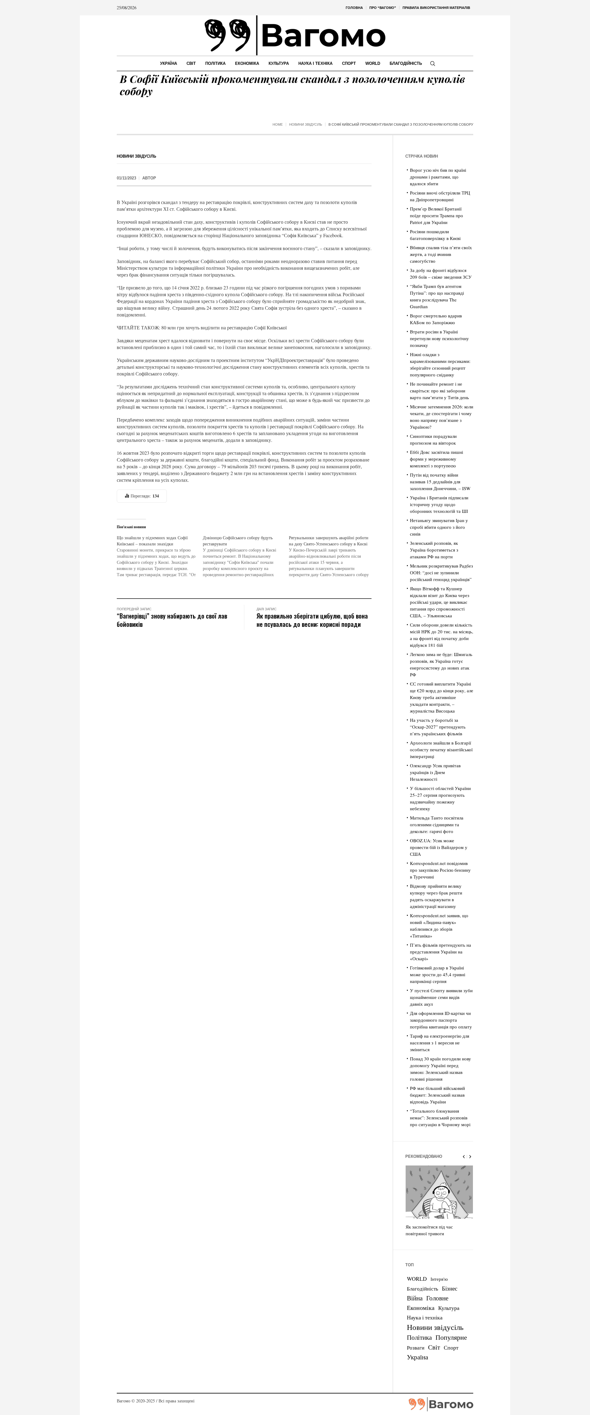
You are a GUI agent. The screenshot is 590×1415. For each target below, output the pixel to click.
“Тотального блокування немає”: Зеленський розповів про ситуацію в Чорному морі (440, 1117)
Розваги (415, 1347)
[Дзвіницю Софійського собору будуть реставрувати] (246, 556)
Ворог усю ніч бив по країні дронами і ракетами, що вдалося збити (438, 177)
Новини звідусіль (305, 124)
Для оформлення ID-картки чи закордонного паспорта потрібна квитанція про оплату (441, 1020)
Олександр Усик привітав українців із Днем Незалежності (435, 772)
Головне (437, 1298)
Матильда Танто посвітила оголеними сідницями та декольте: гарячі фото (436, 824)
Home (278, 124)
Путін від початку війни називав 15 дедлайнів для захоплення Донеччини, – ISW (440, 481)
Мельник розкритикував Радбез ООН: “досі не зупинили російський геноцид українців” (441, 572)
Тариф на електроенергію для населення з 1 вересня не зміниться (439, 1042)
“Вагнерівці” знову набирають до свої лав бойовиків (172, 620)
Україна (417, 1356)
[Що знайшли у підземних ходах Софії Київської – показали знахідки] (160, 556)
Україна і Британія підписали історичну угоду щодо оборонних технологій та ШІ (439, 504)
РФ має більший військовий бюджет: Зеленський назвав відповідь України (437, 1095)
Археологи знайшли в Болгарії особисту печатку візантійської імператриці (441, 749)
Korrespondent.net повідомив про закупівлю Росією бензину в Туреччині (440, 870)
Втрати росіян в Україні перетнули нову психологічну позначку (439, 338)
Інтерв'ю (439, 1279)
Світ (434, 1347)
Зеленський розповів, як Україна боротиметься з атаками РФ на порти (434, 550)
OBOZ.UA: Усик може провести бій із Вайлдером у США (438, 847)
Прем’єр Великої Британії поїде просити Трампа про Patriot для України (436, 215)
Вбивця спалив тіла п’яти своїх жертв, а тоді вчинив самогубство (441, 254)
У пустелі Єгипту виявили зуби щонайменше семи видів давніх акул (441, 997)
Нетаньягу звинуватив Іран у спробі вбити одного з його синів (439, 527)
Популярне (451, 1337)
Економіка (421, 1307)
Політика (419, 1337)
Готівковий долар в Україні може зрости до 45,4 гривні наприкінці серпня (437, 974)
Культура (448, 1307)
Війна (415, 1298)
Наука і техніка (424, 1317)
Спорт (451, 1347)
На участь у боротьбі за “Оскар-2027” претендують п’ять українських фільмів (438, 727)
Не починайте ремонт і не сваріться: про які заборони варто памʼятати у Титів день (439, 390)
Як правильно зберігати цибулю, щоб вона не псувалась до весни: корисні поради (312, 620)
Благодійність (422, 1288)
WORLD (417, 1278)
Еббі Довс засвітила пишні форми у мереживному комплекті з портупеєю (436, 459)
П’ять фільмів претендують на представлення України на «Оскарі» (440, 951)
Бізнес (449, 1288)
